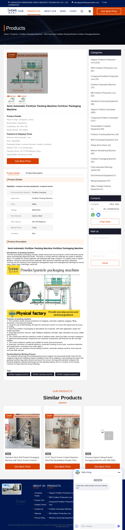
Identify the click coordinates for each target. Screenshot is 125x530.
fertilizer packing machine (42, 374)
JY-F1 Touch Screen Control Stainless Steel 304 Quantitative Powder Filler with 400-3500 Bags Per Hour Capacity (62, 459)
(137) (104, 119)
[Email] (98, 214)
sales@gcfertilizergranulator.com (86, 2)
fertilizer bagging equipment (67, 374)
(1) (101, 187)
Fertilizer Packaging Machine (31, 34)
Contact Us (39, 509)
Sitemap (38, 513)
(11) (101, 145)
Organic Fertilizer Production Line (62, 493)
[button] (16, 435)
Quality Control (40, 505)
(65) (101, 127)
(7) (103, 175)
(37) (100, 181)
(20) (103, 152)
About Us (49, 11)
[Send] (119, 526)
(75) (103, 86)
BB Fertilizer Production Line (60, 513)
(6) (101, 168)
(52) (103, 94)
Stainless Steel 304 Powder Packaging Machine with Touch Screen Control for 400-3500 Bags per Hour (22, 459)
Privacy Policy (40, 518)
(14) (104, 140)
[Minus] (118, 472)
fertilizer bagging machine (18, 374)
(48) (104, 102)
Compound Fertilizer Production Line (61, 503)
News (63, 11)
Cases (73, 11)
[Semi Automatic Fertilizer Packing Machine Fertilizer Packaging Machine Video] (27, 73)
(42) (103, 160)
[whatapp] (92, 214)
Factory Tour (39, 500)
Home (21, 11)
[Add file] (76, 526)
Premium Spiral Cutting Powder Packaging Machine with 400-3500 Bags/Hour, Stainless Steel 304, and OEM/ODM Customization (100, 459)
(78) (104, 77)
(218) (103, 61)
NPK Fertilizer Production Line (60, 497)
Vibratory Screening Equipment (61, 518)
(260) (103, 110)
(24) (105, 134)
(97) (104, 69)
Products (33, 11)
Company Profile (38, 494)
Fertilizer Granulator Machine (60, 509)
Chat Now (105, 221)
